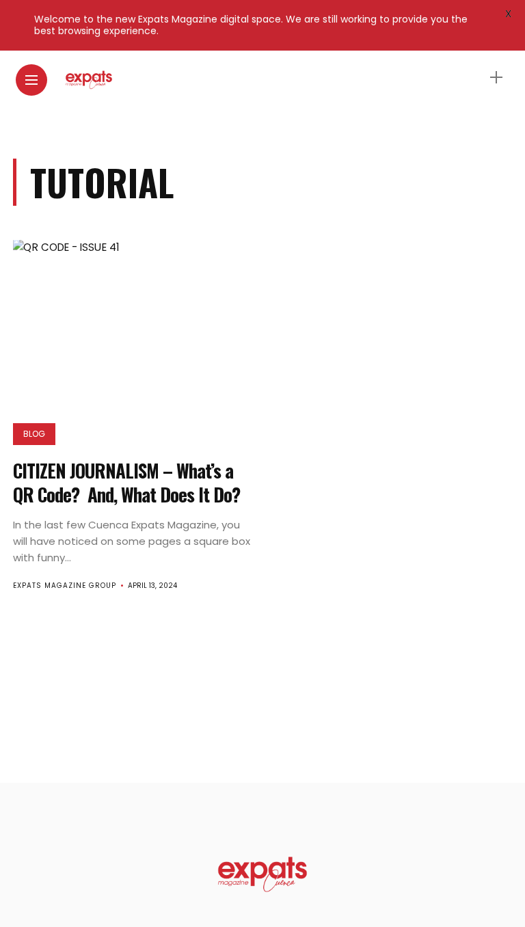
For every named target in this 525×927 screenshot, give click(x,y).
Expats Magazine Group (64, 585)
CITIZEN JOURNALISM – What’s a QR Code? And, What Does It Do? (126, 482)
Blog (34, 434)
